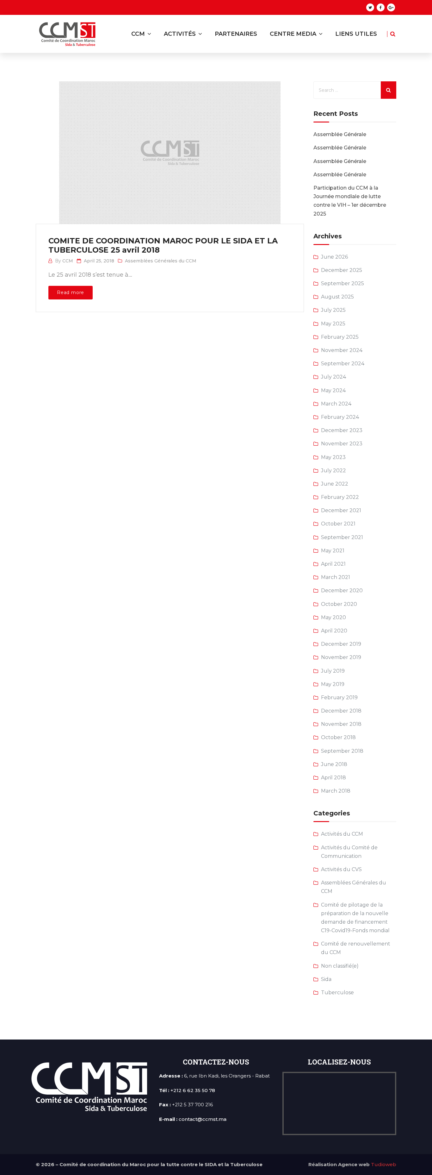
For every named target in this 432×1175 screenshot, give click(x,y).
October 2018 (338, 737)
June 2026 (334, 257)
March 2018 (335, 791)
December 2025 (341, 270)
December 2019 (341, 644)
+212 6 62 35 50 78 (192, 1090)
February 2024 (340, 417)
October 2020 (339, 604)
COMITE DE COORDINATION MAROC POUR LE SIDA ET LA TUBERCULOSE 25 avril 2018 (163, 245)
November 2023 (341, 444)
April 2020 (334, 631)
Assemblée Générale (339, 134)
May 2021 (332, 551)
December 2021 (341, 510)
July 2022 (333, 471)
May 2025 (333, 324)
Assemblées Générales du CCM (160, 261)
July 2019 (333, 671)
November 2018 (341, 724)
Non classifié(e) (340, 966)
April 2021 (333, 564)
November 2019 (341, 657)
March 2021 (335, 577)
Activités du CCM (342, 834)
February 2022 (340, 497)
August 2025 (337, 297)
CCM (67, 261)
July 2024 (333, 377)
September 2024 (342, 364)
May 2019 (332, 684)
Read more (70, 292)
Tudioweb (383, 1164)
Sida (326, 979)
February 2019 (339, 697)
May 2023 (333, 457)
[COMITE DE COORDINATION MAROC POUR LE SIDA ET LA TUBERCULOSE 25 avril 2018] (169, 146)
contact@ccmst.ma (202, 1119)
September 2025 (342, 283)
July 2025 (333, 310)
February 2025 (340, 337)
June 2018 (334, 764)
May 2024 (333, 390)
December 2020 (342, 591)
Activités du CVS (341, 869)
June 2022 (334, 484)
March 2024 (336, 404)
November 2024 (341, 350)
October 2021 (338, 524)
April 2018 (333, 778)
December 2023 (341, 430)
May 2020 (333, 617)
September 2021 (342, 537)
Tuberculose (337, 993)
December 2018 (341, 711)
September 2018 (342, 751)
